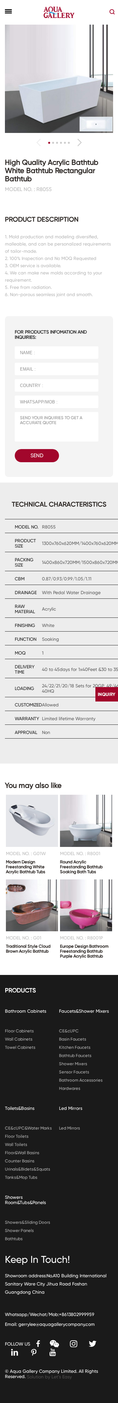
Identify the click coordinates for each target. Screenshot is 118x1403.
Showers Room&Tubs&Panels (25, 1200)
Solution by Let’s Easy (49, 1376)
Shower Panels (19, 1230)
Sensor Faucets (74, 1071)
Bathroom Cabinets (25, 1011)
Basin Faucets (72, 1039)
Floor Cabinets (19, 1030)
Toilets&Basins (19, 1108)
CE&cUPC (69, 1030)
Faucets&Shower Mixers (84, 1011)
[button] (79, 142)
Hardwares (69, 1088)
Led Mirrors (70, 1108)
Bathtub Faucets (75, 1055)
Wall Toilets (16, 1144)
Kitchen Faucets (74, 1047)
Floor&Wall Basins (22, 1152)
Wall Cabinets (18, 1039)
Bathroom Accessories (81, 1080)
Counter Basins (19, 1160)
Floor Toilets (17, 1136)
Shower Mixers (73, 1063)
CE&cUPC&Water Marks (28, 1128)
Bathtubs (14, 1238)
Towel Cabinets (20, 1047)
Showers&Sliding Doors (27, 1222)
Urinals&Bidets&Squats (27, 1169)
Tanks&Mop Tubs (21, 1177)
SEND (36, 455)
